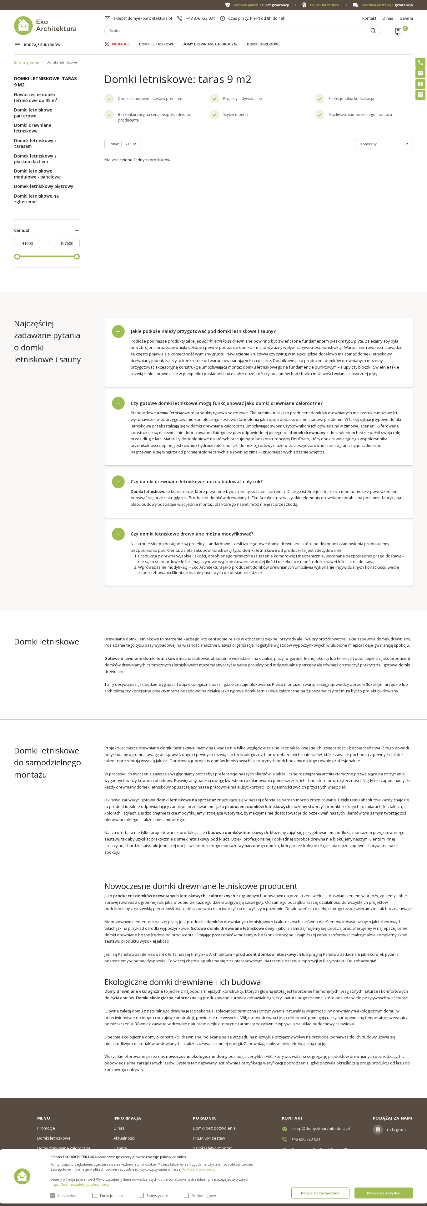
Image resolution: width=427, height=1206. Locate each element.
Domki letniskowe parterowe (33, 112)
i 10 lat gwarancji (261, 5)
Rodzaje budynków (42, 44)
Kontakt (369, 18)
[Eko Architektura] (59, 25)
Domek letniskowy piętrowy (43, 186)
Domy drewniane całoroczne (210, 44)
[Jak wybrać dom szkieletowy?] (420, 84)
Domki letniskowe (156, 44)
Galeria (406, 18)
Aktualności (124, 1138)
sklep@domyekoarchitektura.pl (142, 18)
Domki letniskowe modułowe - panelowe (37, 173)
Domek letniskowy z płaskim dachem (35, 158)
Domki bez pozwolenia (214, 1128)
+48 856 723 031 (200, 18)
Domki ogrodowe (263, 44)
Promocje (121, 44)
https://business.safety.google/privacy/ (79, 1184)
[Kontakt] (420, 73)
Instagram (396, 1129)
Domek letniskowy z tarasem (35, 143)
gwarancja (387, 5)
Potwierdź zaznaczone (320, 1193)
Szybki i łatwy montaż (212, 1148)
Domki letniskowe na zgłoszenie (36, 198)
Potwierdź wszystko (383, 1193)
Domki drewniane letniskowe (32, 128)
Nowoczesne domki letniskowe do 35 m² (36, 97)
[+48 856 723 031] (420, 63)
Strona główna (26, 62)
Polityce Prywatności (198, 1169)
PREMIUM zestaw (209, 1138)
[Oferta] (420, 95)
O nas (387, 18)
